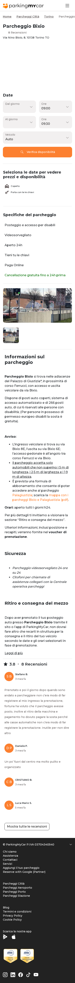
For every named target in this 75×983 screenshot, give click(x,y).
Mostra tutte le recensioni (27, 826)
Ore (44, 104)
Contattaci (10, 859)
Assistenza (10, 855)
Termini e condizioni (17, 911)
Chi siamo (10, 851)
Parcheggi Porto (14, 891)
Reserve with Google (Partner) (24, 872)
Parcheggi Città (28, 16)
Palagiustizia (22, 495)
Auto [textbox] (9, 139)
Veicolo (10, 134)
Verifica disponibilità (41, 152)
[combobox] (36, 139)
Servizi (7, 863)
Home (7, 16)
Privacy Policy (12, 915)
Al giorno (11, 119)
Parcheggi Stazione (16, 895)
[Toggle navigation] (67, 5)
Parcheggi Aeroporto (17, 887)
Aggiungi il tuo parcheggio (21, 868)
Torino (49, 16)
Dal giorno (12, 104)
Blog (6, 907)
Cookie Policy (12, 919)
